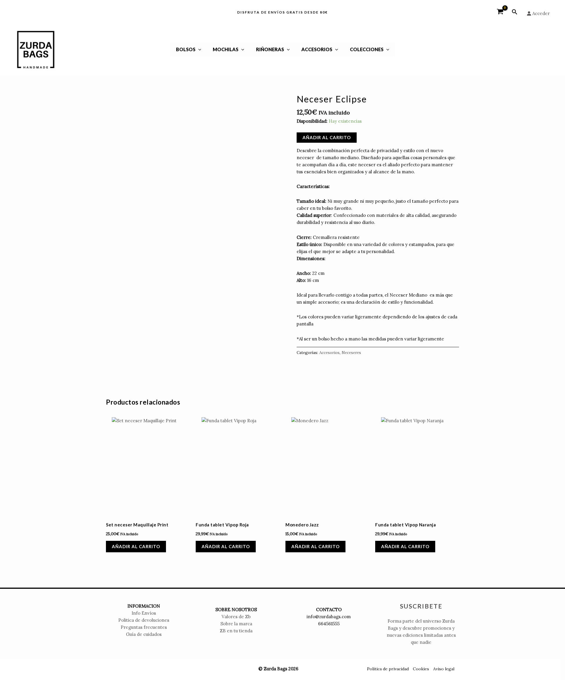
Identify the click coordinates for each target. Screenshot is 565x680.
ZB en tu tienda (236, 631)
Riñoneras (270, 49)
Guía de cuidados (144, 634)
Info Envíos (144, 613)
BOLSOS (185, 49)
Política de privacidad (388, 668)
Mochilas (225, 49)
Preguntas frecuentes (144, 627)
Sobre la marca (236, 623)
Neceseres (351, 352)
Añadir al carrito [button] (136, 546)
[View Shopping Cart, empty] (500, 12)
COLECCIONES (366, 49)
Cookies (421, 668)
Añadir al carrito (327, 137)
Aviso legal (443, 668)
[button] (515, 12)
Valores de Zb (236, 616)
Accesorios (316, 49)
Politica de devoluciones (143, 620)
